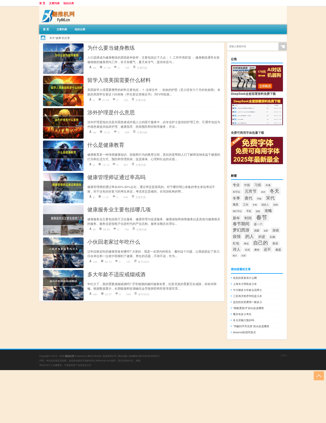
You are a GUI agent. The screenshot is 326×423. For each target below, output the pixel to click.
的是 (261, 236)
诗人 (236, 249)
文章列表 (54, 3)
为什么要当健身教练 (111, 47)
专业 (236, 184)
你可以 (236, 191)
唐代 (248, 198)
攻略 (268, 210)
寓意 (235, 204)
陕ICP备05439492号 (149, 355)
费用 (256, 249)
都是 (278, 249)
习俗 (257, 184)
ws (94, 68)
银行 (235, 255)
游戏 (275, 230)
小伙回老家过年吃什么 (113, 241)
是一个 (258, 224)
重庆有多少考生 (242, 314)
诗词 (247, 249)
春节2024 (143, 262)
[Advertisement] (113, 396)
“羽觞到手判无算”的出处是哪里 (251, 326)
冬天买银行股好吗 (243, 320)
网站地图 (122, 355)
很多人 (265, 204)
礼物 (272, 237)
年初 (255, 204)
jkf (94, 229)
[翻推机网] (59, 7)
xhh (95, 262)
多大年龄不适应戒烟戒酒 (116, 274)
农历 (263, 191)
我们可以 (237, 211)
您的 (275, 204)
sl (94, 165)
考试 (246, 243)
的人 (249, 236)
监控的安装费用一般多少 (247, 302)
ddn (95, 294)
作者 (268, 185)
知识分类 (68, 3)
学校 (259, 198)
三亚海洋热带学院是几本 (247, 296)
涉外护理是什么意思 (111, 112)
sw (94, 132)
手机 (248, 211)
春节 (261, 217)
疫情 (237, 236)
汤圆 (256, 230)
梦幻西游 (241, 230)
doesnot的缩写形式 (244, 332)
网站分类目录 (94, 355)
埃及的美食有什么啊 (245, 278)
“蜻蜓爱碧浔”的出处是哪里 (248, 308)
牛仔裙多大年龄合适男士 (247, 290)
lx (94, 100)
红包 (236, 243)
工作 (245, 204)
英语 (275, 243)
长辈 (243, 255)
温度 (266, 230)
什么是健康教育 (105, 144)
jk (94, 197)
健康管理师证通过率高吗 (116, 177)
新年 (236, 217)
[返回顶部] (318, 375)
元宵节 (251, 191)
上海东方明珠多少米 (245, 284)
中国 (247, 185)
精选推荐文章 (109, 355)
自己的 (260, 242)
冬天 (274, 190)
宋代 (270, 197)
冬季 (236, 198)
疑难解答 (133, 355)
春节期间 (241, 223)
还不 (267, 249)
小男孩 (283, 355)
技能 (258, 211)
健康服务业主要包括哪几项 (119, 209)
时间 (248, 217)
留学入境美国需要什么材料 (119, 80)
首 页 (42, 3)
